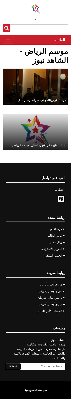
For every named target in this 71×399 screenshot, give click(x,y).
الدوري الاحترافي (51, 248)
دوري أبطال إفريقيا (50, 291)
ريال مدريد (55, 242)
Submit (13, 366)
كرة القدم (56, 229)
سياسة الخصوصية (35, 390)
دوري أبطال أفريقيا (50, 304)
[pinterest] (61, 199)
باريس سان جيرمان (50, 297)
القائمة (59, 40)
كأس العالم (55, 235)
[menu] (8, 40)
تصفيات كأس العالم (49, 311)
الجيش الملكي (53, 255)
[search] (6, 28)
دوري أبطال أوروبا (51, 284)
